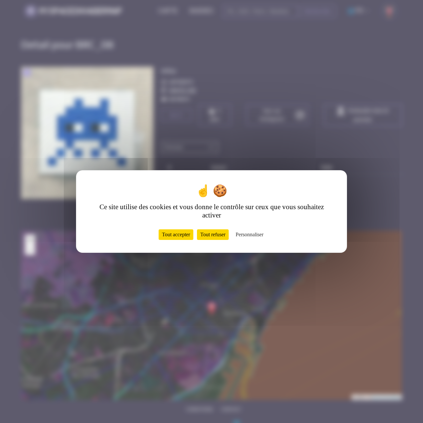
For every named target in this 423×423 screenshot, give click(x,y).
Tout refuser (212, 234)
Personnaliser (249, 234)
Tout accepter (176, 234)
